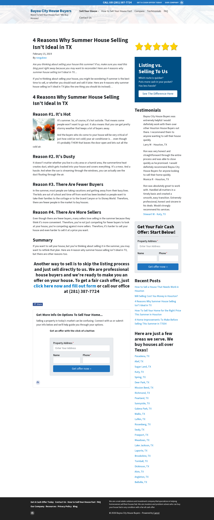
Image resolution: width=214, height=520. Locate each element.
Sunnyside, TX (142, 403)
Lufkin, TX (140, 419)
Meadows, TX (142, 440)
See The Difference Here (158, 94)
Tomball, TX (141, 461)
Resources (51, 506)
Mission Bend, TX (144, 388)
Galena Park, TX (143, 409)
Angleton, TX (141, 477)
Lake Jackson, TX (144, 445)
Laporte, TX (141, 451)
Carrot (156, 513)
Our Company (37, 506)
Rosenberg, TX (143, 424)
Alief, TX (139, 361)
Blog (75, 506)
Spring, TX (140, 377)
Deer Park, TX (142, 382)
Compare (139, 11)
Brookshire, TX (143, 456)
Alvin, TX (139, 471)
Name (56, 355)
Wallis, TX (140, 414)
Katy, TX (139, 372)
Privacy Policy (65, 506)
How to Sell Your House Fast (116, 11)
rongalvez (41, 58)
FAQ (166, 11)
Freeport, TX (141, 435)
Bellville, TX (141, 482)
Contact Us (85, 18)
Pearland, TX (141, 398)
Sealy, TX (139, 430)
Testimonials (154, 11)
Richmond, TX (142, 393)
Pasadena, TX (142, 356)
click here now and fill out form (65, 286)
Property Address (63, 343)
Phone (87, 355)
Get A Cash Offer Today (42, 502)
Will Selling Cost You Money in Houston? (156, 296)
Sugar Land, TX (143, 367)
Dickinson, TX (142, 466)
